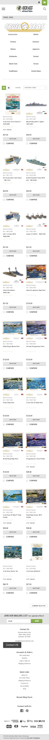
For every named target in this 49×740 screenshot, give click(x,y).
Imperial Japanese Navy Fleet (35, 290)
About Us (24, 675)
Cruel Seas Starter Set (10, 571)
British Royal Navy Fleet (10, 459)
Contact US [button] (12, 644)
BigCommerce (14, 738)
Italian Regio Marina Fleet (11, 346)
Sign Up (27, 661)
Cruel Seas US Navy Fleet (34, 402)
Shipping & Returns (24, 663)
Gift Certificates (24, 655)
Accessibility (24, 686)
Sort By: (18, 87)
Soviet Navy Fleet (8, 402)
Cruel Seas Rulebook (33, 571)
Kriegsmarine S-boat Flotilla (35, 459)
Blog (24, 689)
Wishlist (24, 658)
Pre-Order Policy (24, 678)
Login (21, 661)
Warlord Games (7, 117)
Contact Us (24, 683)
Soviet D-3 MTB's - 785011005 (35, 234)
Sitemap (25, 736)
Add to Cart (13, 138)
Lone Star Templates (33, 738)
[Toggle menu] (3, 9)
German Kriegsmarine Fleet (35, 346)
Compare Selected (38, 606)
